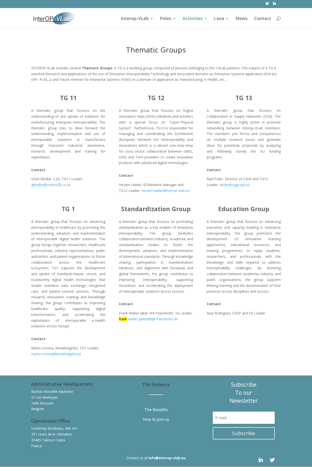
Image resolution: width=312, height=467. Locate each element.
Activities (193, 19)
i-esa (219, 19)
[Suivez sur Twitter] (272, 460)
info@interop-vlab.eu (167, 458)
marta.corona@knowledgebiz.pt (56, 354)
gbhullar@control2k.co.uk (51, 184)
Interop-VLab (135, 19)
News (241, 19)
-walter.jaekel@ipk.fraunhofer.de (152, 319)
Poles (165, 19)
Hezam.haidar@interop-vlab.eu (165, 190)
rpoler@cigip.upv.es (235, 184)
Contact (262, 19)
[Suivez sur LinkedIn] (260, 460)
